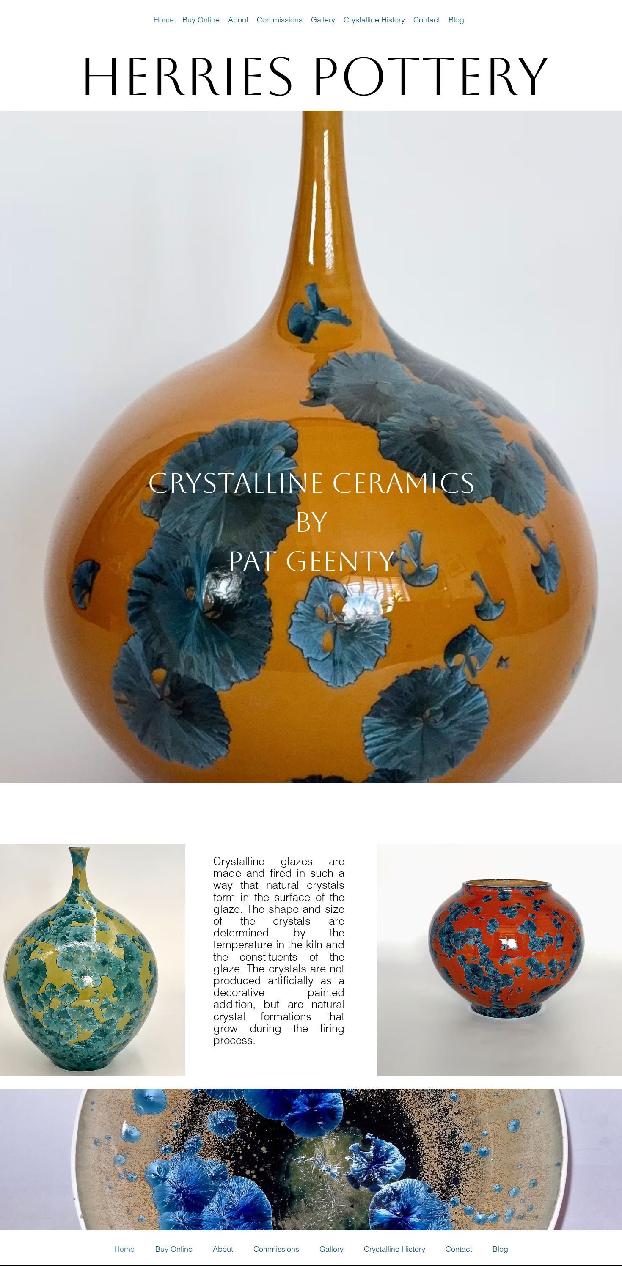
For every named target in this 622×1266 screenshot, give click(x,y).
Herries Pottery (314, 76)
